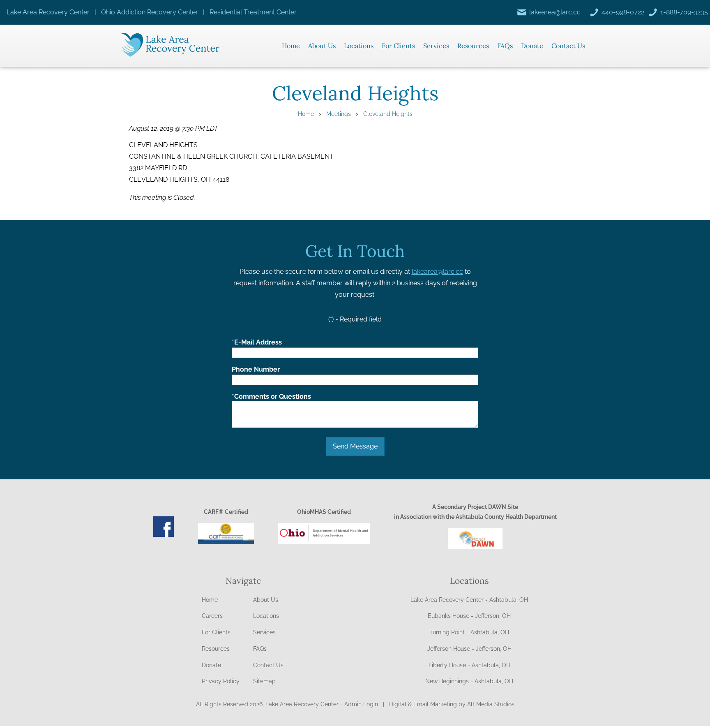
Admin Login (361, 704)
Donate (532, 46)
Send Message (355, 446)
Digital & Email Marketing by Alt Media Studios (451, 704)
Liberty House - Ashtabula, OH (469, 665)
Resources (473, 46)
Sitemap (264, 681)
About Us (322, 46)
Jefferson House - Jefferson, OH (469, 648)
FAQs (505, 46)
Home (291, 46)
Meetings (338, 113)
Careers (212, 616)
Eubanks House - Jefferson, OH (469, 616)
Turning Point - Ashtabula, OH (469, 632)
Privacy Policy (221, 681)
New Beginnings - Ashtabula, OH (469, 681)
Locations (358, 46)
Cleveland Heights (388, 113)
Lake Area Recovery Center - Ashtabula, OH (469, 600)
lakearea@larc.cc (437, 271)
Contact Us (568, 46)
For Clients (398, 46)
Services (436, 46)
